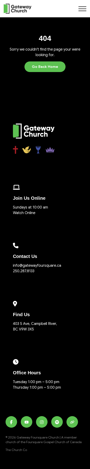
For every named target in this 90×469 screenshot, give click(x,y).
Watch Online (24, 213)
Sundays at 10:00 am (30, 207)
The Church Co (16, 450)
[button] (82, 9)
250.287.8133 (23, 271)
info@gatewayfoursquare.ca (37, 265)
